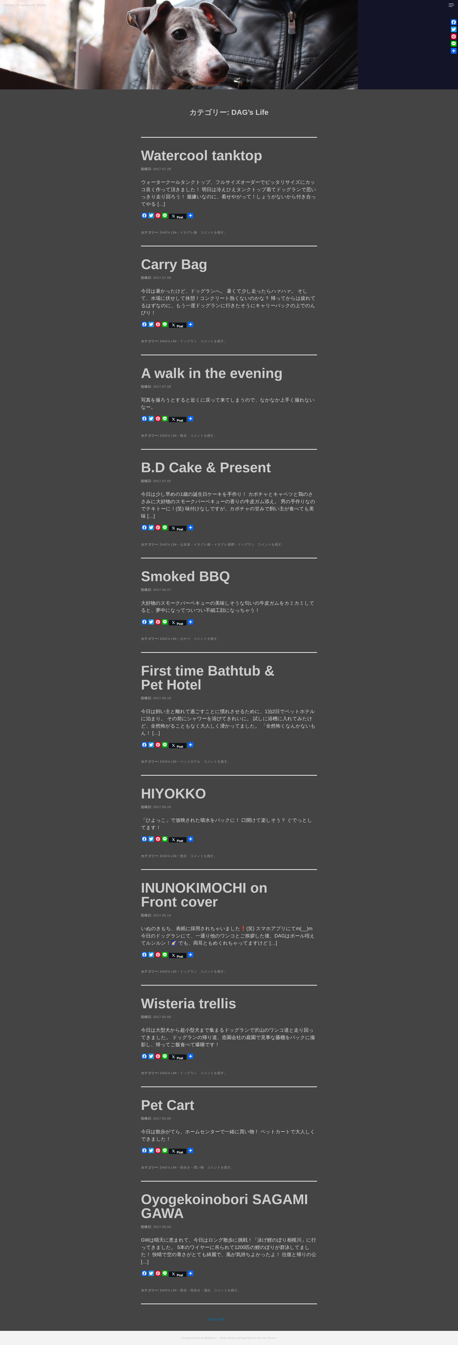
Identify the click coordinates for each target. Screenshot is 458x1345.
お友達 (185, 544)
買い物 (199, 1167)
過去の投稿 (216, 1319)
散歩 (183, 435)
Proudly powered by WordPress (199, 1338)
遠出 (207, 1290)
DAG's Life (168, 232)
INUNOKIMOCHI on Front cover (204, 895)
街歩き (185, 1167)
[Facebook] (453, 22)
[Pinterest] (453, 36)
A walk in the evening (212, 373)
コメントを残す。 (213, 232)
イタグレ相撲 (224, 544)
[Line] (453, 43)
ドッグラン (188, 341)
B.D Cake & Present (206, 467)
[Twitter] (453, 29)
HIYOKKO (173, 793)
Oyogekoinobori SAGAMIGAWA (224, 1206)
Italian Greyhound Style (25, 5)
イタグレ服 (188, 232)
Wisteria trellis (188, 1003)
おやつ (185, 638)
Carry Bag (174, 264)
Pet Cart (167, 1105)
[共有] (453, 50)
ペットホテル (190, 761)
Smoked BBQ (185, 576)
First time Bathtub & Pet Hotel (207, 678)
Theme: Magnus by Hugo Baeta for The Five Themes (248, 1338)
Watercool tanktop (201, 155)
